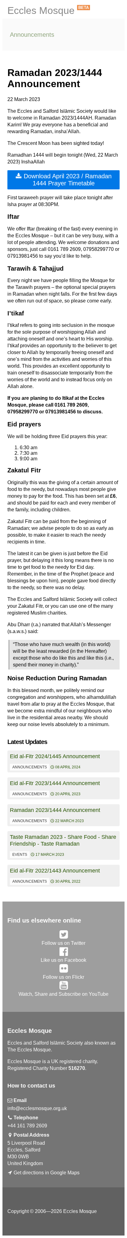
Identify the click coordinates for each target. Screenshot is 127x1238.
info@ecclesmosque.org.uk (37, 1108)
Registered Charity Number (46, 1068)
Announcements (32, 34)
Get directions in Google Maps (47, 1172)
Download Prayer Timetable (67, 180)
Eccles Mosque (41, 10)
